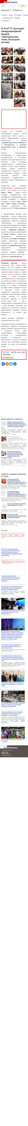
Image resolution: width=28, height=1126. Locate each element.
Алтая (3, 149)
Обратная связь (4, 752)
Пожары (17, 18)
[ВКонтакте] (3, 364)
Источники (17, 15)
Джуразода (22, 245)
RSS (10, 755)
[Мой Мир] (15, 364)
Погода (25, 15)
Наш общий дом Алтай (17, 190)
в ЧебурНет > (6, 21)
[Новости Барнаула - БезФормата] (9, 2)
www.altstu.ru (6, 108)
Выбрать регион (5, 753)
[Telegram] (11, 364)
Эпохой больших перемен (11, 274)
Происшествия (8, 18)
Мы (14, 283)
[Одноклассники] (7, 364)
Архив (11, 15)
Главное (4, 15)
